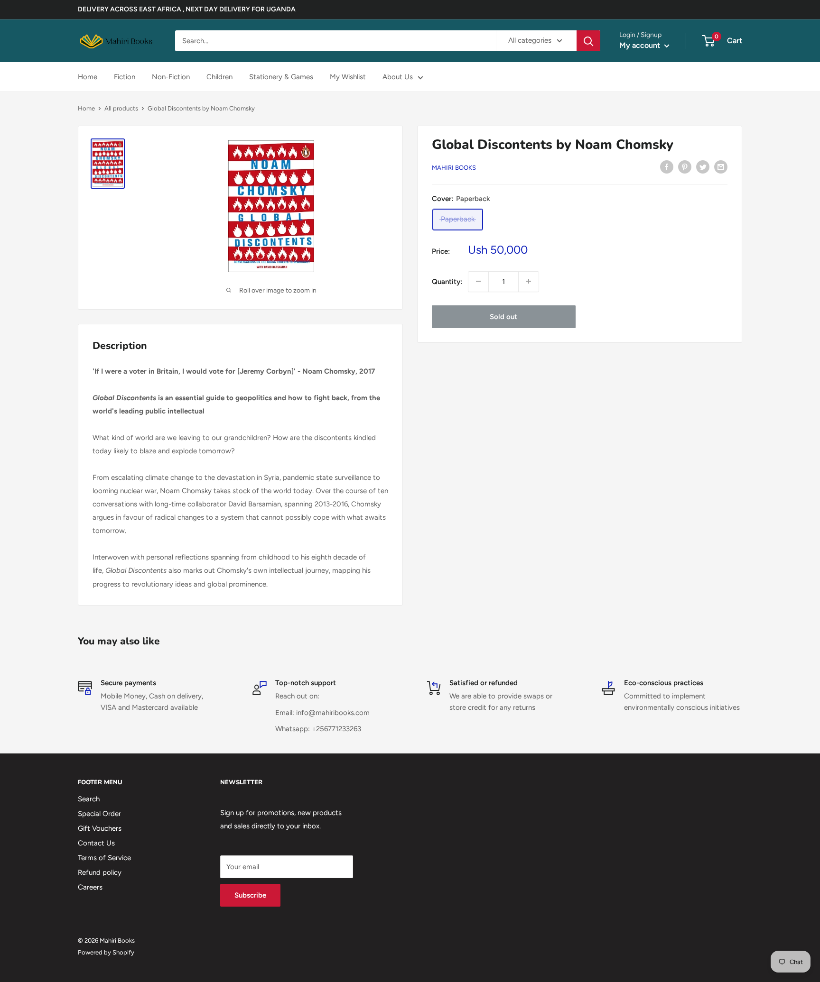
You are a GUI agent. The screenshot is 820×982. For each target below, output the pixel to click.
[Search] (588, 40)
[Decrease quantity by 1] (478, 281)
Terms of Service (104, 858)
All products (121, 108)
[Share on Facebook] (666, 167)
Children (219, 77)
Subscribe (250, 895)
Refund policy (99, 872)
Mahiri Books (454, 167)
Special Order (99, 813)
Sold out (503, 316)
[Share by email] (720, 167)
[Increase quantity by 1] (529, 281)
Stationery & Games (281, 77)
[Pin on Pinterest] (684, 167)
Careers (90, 887)
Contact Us (96, 843)
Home (87, 77)
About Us (397, 77)
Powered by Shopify (106, 952)
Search (89, 799)
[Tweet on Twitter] (702, 167)
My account (640, 45)
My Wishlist (348, 77)
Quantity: (447, 281)
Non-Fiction (171, 77)
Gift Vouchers (99, 828)
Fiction (124, 77)
